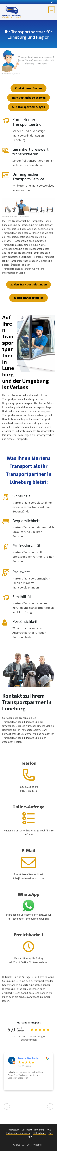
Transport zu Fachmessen (32, 252)
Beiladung (34, 244)
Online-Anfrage (29, 806)
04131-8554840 (28, 790)
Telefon (28, 763)
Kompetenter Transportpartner (27, 121)
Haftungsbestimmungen (18, 1133)
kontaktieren (9, 734)
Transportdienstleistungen (19, 237)
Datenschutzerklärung (33, 1129)
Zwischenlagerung (12, 248)
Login (29, 1136)
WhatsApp (28, 894)
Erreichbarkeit (28, 934)
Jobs (51, 1133)
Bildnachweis (39, 1133)
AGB (49, 1129)
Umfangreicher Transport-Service (28, 176)
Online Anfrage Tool (34, 830)
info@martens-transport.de (28, 878)
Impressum (13, 1129)
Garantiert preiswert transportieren (30, 151)
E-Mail (28, 850)
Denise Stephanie (28, 1058)
